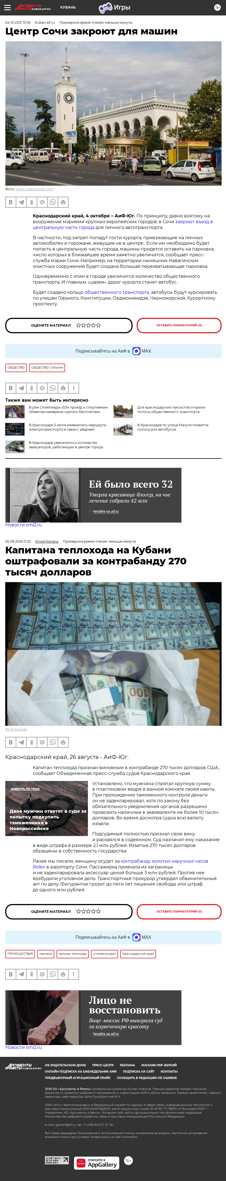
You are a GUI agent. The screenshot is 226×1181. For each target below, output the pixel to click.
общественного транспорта (117, 292)
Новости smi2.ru (23, 524)
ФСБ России (16, 729)
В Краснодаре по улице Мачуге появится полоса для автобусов (172, 427)
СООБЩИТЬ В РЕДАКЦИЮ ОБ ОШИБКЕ (147, 1078)
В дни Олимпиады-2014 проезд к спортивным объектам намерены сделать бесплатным (68, 409)
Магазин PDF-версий (159, 1065)
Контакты (169, 1071)
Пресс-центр (103, 1065)
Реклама (127, 1065)
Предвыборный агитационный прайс (78, 1078)
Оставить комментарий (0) (179, 325)
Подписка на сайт (138, 1071)
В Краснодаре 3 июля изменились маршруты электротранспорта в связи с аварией (67, 427)
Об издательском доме (65, 1065)
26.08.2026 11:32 (18, 541)
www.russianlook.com (34, 189)
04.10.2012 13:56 (17, 22)
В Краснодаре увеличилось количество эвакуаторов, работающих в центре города (66, 445)
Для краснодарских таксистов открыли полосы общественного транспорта (171, 409)
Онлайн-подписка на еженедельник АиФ (81, 1071)
